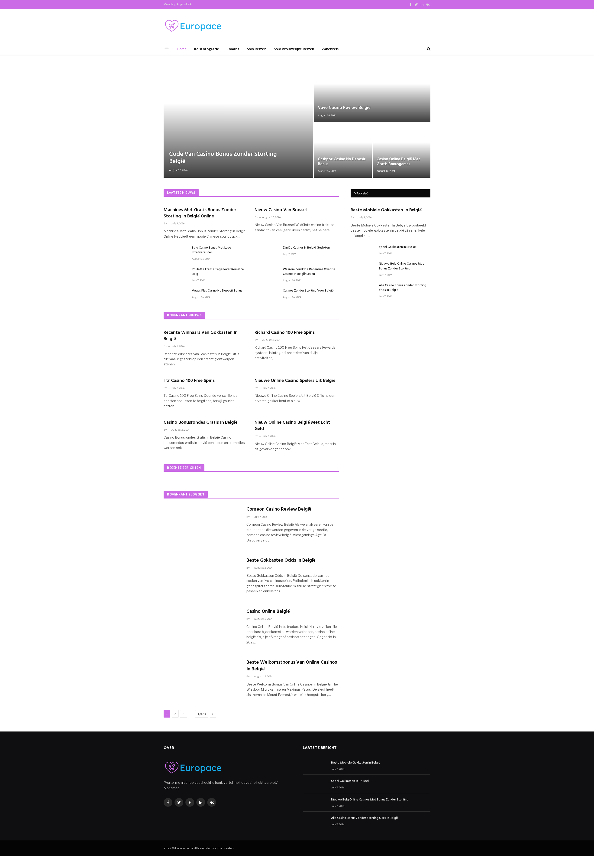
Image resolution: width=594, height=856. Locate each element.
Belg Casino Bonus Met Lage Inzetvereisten (211, 250)
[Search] (428, 49)
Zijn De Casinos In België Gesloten (306, 248)
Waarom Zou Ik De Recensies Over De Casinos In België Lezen (309, 271)
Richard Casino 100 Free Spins (285, 333)
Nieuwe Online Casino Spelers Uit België (295, 381)
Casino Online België (268, 611)
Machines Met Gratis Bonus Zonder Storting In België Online (200, 213)
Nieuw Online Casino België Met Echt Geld (292, 426)
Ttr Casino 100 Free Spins (189, 381)
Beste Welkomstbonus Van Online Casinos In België (291, 665)
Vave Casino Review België (344, 108)
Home (182, 49)
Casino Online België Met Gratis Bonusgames (398, 162)
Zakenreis (330, 49)
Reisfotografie (206, 49)
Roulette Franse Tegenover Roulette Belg (218, 271)
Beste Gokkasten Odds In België (281, 560)
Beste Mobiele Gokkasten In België (386, 210)
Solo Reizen (256, 49)
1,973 (202, 714)
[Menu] (167, 48)
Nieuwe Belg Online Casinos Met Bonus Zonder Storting (401, 266)
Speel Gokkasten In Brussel (397, 247)
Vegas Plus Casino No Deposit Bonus (217, 291)
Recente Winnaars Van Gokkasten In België (201, 336)
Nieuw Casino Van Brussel (281, 210)
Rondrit (232, 49)
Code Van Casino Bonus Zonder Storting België (223, 158)
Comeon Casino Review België (278, 509)
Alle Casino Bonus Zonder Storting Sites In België (402, 287)
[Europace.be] (193, 26)
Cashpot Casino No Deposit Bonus (342, 162)
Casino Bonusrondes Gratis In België (201, 423)
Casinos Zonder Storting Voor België (308, 291)
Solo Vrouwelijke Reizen (294, 49)
